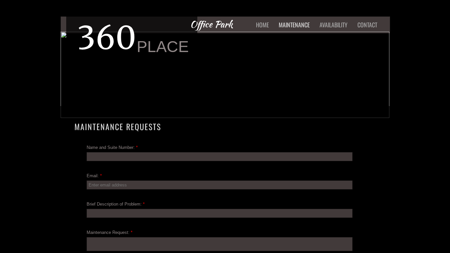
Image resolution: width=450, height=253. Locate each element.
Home (262, 24)
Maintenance (294, 24)
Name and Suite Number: (112, 147)
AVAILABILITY (334, 24)
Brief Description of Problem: (116, 204)
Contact (367, 24)
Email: (94, 175)
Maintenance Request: (109, 232)
